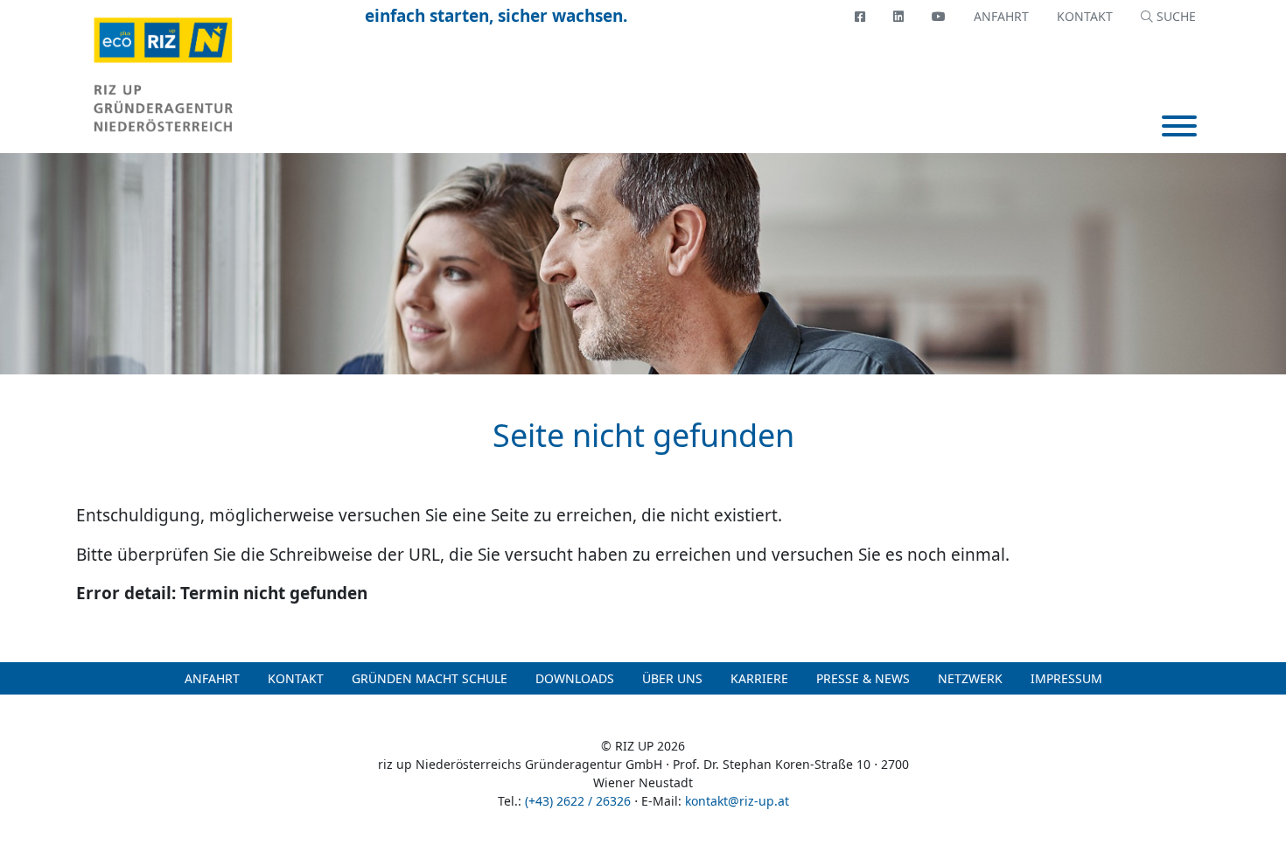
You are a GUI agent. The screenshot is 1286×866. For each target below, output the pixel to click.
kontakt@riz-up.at (737, 801)
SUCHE (1174, 16)
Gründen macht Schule (429, 678)
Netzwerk (970, 678)
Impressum (1066, 678)
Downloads (574, 678)
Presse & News (863, 678)
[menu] (1179, 128)
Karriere (759, 678)
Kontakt (1085, 16)
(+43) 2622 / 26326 (578, 801)
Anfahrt (1001, 16)
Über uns (672, 678)
